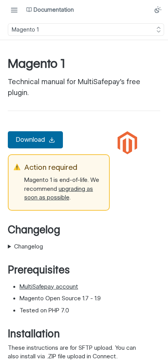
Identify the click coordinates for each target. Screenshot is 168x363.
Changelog (28, 246)
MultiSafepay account (49, 286)
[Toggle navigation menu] (14, 10)
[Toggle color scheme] (158, 10)
